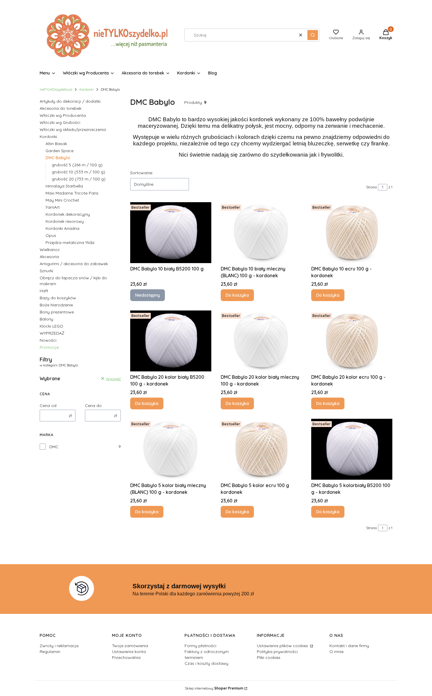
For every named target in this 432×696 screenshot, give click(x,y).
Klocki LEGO (51, 326)
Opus (51, 235)
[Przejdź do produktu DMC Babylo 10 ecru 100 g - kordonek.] (351, 232)
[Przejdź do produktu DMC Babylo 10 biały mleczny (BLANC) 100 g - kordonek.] (261, 232)
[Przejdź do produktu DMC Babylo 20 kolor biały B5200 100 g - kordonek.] (170, 340)
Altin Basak (56, 143)
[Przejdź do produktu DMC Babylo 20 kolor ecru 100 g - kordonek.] (351, 340)
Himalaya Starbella (64, 186)
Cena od (48, 405)
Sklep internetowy (214, 688)
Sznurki (46, 270)
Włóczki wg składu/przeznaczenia (73, 129)
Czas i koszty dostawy (206, 663)
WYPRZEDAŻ (52, 333)
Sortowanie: (141, 172)
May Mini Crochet (62, 200)
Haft (44, 290)
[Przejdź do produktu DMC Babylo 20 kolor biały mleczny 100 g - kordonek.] (261, 340)
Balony (46, 319)
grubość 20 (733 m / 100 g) (79, 179)
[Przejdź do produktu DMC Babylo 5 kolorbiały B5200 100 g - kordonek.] (351, 449)
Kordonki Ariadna (62, 228)
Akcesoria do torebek (60, 108)
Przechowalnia (126, 657)
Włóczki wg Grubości (60, 122)
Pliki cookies (268, 657)
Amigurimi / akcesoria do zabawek (74, 263)
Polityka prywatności (277, 651)
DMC (53, 446)
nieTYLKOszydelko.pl (56, 89)
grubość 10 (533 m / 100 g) (78, 172)
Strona (371, 187)
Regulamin (50, 651)
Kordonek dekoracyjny (68, 214)
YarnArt (53, 207)
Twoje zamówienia (130, 645)
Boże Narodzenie (56, 305)
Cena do (93, 405)
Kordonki (86, 89)
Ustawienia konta (129, 651)
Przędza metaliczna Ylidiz (70, 242)
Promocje (49, 347)
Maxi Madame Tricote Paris (72, 193)
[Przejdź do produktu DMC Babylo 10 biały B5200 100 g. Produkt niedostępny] (170, 232)
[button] (312, 35)
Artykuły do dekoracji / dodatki (70, 101)
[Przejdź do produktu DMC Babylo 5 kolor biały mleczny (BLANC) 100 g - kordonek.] (170, 449)
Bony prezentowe (57, 312)
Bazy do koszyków (58, 297)
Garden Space (59, 150)
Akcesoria (49, 256)
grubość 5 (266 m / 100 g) (77, 164)
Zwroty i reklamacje (59, 645)
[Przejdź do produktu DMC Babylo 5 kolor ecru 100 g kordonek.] (261, 449)
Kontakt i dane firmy (349, 645)
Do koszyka (237, 295)
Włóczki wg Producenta (63, 115)
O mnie (336, 651)
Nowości (48, 340)
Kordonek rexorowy (65, 221)
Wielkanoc (50, 249)
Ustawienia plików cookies (283, 645)
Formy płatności (200, 645)
